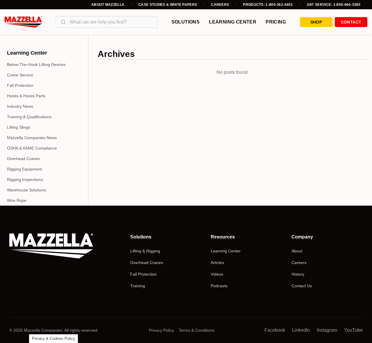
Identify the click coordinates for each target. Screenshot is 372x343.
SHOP (316, 22)
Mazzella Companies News (32, 137)
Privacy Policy (161, 330)
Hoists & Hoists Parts (26, 96)
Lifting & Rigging (145, 251)
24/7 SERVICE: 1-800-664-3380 (333, 5)
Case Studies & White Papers (167, 5)
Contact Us (301, 285)
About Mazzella (107, 5)
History (297, 274)
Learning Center (232, 21)
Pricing (276, 21)
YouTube (353, 330)
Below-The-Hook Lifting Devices (36, 64)
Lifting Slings (18, 127)
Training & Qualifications (29, 116)
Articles (217, 262)
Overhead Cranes (23, 158)
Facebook (274, 330)
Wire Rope (16, 200)
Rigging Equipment (24, 169)
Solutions (185, 21)
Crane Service (20, 75)
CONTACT (351, 22)
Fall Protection (20, 85)
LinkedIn (301, 330)
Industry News (20, 106)
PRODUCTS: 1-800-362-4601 (268, 5)
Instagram (327, 330)
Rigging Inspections (25, 179)
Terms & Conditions (196, 330)
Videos (217, 274)
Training (137, 285)
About (296, 251)
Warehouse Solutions (26, 190)
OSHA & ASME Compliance (32, 148)
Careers (220, 5)
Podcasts (219, 285)
